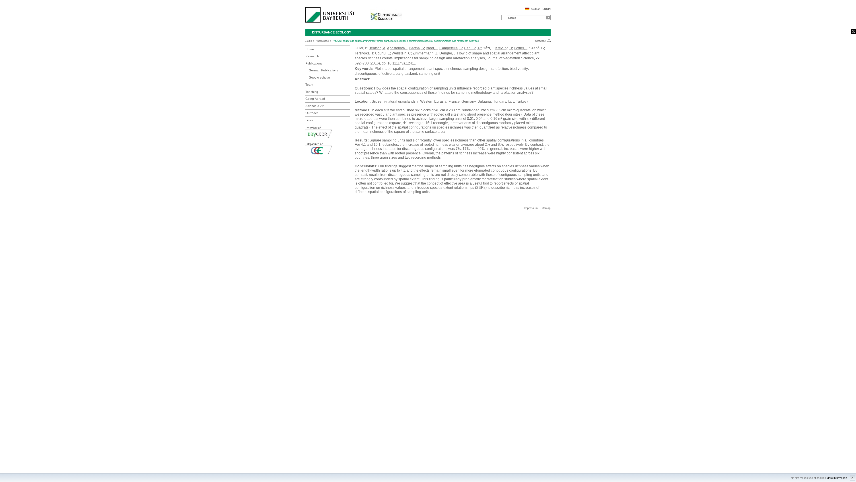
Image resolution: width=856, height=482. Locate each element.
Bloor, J (432, 48)
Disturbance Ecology (331, 32)
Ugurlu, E (382, 53)
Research (312, 56)
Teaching (311, 91)
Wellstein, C (401, 53)
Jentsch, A (377, 48)
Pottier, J (520, 48)
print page (540, 40)
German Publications (323, 70)
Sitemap (546, 208)
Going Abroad (315, 98)
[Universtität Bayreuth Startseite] (330, 15)
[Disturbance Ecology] (386, 15)
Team (309, 84)
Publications (322, 40)
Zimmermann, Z (425, 53)
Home (308, 40)
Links (309, 120)
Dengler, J (447, 53)
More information (837, 478)
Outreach (312, 113)
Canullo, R (472, 48)
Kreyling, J (503, 48)
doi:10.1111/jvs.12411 (399, 63)
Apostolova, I (397, 48)
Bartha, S (416, 48)
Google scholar (319, 77)
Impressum (531, 208)
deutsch (535, 9)
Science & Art (314, 106)
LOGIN (547, 9)
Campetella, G (450, 48)
